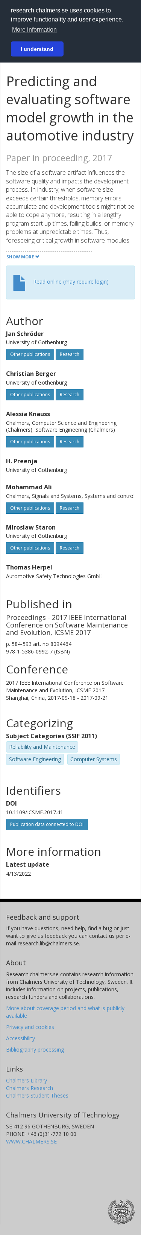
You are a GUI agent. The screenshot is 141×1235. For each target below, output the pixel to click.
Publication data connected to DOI (46, 824)
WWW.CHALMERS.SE (31, 1141)
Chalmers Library (26, 1080)
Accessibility (20, 1038)
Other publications (30, 354)
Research (69, 354)
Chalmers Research (29, 1088)
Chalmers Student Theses (37, 1095)
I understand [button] (37, 49)
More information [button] (34, 29)
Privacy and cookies (30, 1026)
